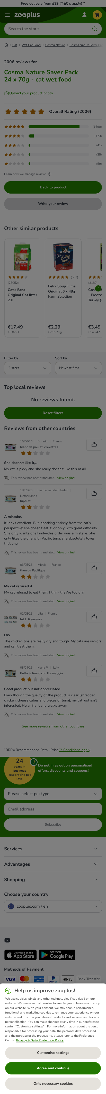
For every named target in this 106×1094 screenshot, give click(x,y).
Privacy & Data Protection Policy (40, 1040)
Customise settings (53, 1052)
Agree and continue (53, 1068)
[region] (53, 1038)
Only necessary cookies (53, 1083)
